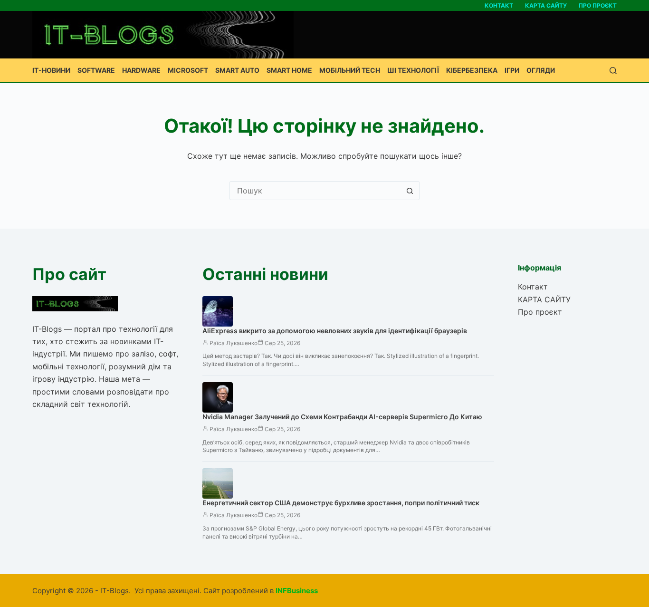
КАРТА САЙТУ (546, 5)
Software (96, 70)
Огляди (540, 70)
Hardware (141, 70)
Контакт (499, 5)
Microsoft (188, 70)
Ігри (512, 70)
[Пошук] (613, 70)
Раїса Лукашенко (234, 343)
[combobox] (315, 190)
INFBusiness (297, 590)
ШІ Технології (413, 70)
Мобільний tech (349, 70)
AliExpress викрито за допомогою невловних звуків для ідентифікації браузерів (334, 331)
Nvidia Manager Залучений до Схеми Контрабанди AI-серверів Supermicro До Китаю (342, 417)
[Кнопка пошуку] (410, 191)
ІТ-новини (51, 70)
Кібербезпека (471, 70)
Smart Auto (237, 70)
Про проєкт (598, 5)
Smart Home (289, 70)
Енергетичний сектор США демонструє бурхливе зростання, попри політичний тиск (340, 503)
